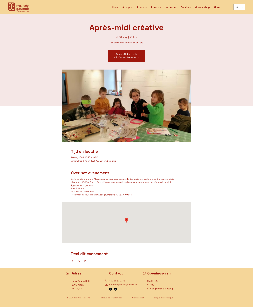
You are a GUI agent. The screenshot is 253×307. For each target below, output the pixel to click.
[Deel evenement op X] (78, 261)
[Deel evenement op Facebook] (72, 261)
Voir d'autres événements (126, 57)
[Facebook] (110, 289)
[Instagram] (115, 289)
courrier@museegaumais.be (123, 284)
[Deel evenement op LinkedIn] (85, 261)
